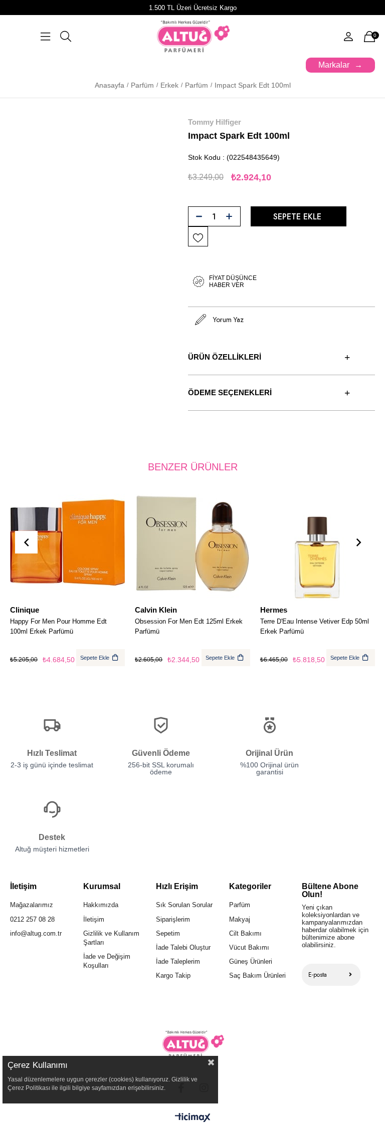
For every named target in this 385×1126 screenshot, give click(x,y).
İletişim (93, 919)
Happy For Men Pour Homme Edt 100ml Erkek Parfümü (58, 626)
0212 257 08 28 (32, 919)
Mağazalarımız (31, 905)
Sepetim (168, 933)
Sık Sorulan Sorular (184, 905)
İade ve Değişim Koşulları (106, 961)
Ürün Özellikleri (224, 357)
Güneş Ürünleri (250, 961)
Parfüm (239, 905)
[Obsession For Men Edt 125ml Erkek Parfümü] (192, 543)
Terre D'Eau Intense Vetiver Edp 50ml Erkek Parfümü (314, 626)
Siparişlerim (173, 919)
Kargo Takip (173, 975)
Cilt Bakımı (245, 933)
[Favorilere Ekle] (198, 237)
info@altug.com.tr (36, 933)
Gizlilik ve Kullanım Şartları (111, 938)
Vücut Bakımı (249, 947)
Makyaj (239, 919)
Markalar (333, 65)
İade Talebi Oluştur (183, 947)
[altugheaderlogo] (192, 1044)
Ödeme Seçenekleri (230, 392)
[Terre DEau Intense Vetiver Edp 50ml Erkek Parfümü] (317, 543)
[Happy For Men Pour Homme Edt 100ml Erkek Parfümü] (67, 543)
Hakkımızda (100, 905)
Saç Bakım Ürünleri (257, 975)
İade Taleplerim (178, 961)
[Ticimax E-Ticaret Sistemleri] (193, 1118)
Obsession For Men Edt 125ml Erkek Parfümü (189, 626)
